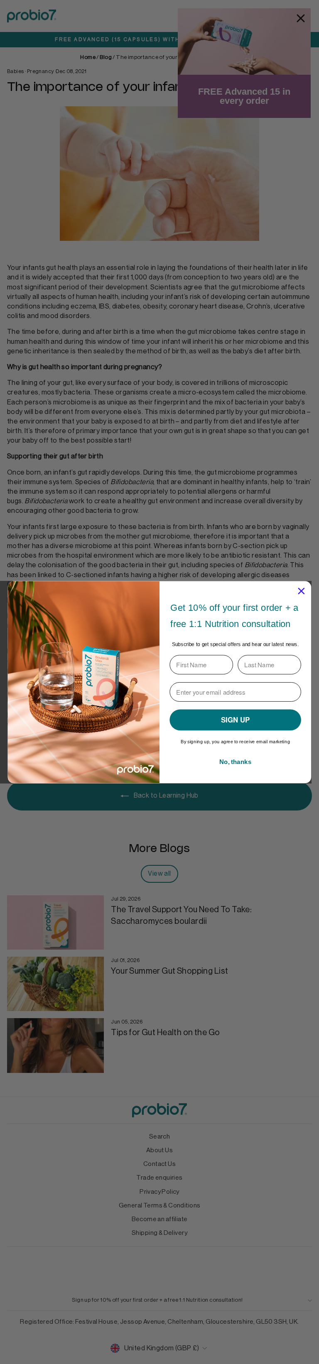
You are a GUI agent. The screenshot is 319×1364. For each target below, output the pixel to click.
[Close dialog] (301, 591)
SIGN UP (235, 720)
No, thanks (235, 761)
